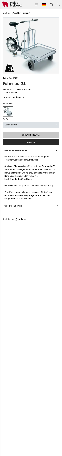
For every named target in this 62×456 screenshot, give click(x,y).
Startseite (6, 13)
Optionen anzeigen (31, 135)
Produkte (16, 13)
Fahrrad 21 (26, 13)
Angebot (31, 142)
